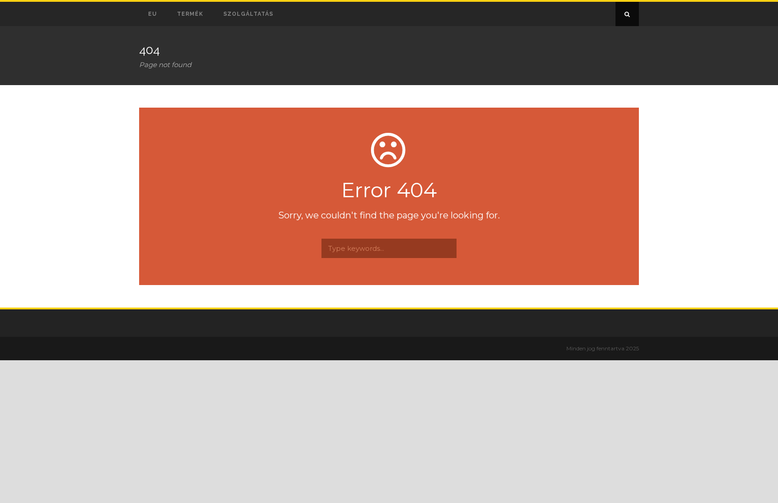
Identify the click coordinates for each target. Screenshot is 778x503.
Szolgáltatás (248, 14)
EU (152, 14)
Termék (190, 14)
